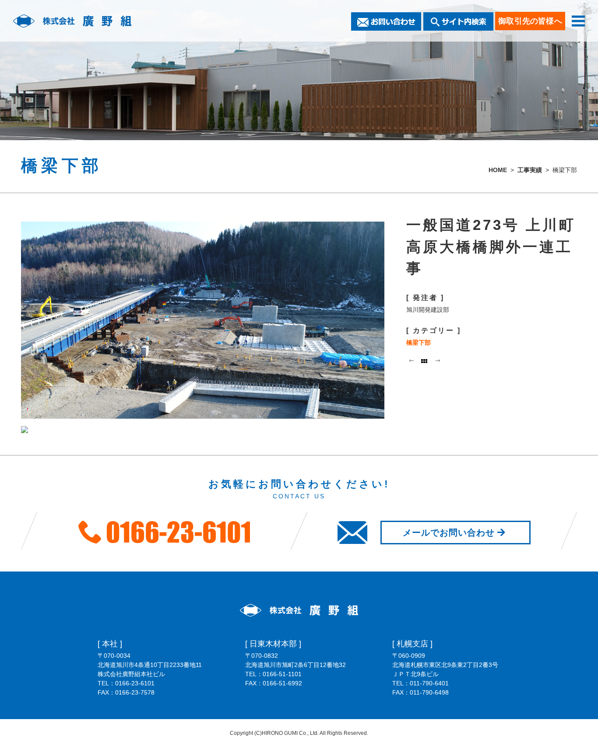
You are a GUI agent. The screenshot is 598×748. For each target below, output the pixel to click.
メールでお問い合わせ (449, 532)
